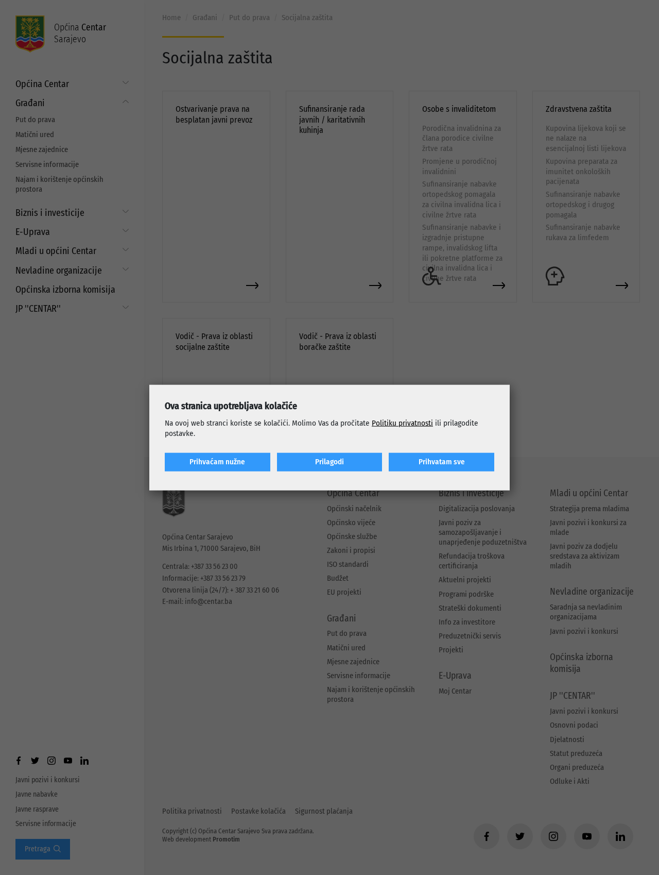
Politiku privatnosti (402, 423)
